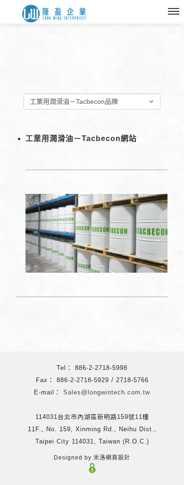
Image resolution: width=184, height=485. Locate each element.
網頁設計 (118, 457)
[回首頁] (54, 14)
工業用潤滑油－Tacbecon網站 (81, 138)
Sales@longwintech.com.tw (106, 392)
